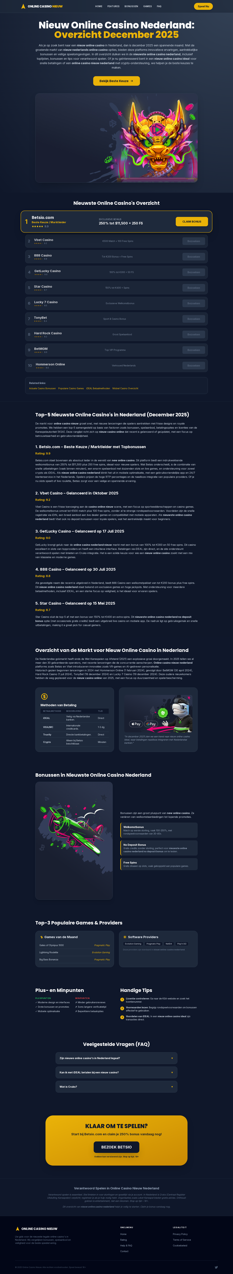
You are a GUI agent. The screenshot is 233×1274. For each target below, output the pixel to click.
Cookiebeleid (180, 1245)
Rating (123, 1239)
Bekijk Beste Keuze (114, 81)
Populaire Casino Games (71, 388)
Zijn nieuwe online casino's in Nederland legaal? (116, 1058)
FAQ (159, 6)
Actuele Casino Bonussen (42, 388)
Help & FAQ (126, 1245)
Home (98, 6)
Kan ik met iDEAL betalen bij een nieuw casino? (116, 1072)
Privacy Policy (180, 1234)
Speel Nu (203, 6)
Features (113, 6)
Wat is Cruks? (116, 1086)
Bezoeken (194, 241)
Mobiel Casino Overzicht (125, 388)
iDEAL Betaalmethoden (98, 388)
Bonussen (131, 6)
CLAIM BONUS (191, 221)
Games (147, 6)
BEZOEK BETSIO (116, 1147)
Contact (124, 1251)
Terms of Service (182, 1239)
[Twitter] (216, 1267)
